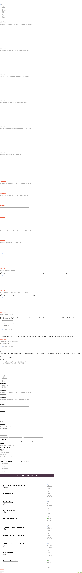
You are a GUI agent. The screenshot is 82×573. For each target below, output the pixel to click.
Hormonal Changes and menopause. (7, 270)
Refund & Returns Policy (6, 456)
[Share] (2, 571)
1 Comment (7, 316)
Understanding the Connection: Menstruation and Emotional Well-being (14, 76)
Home (3, 6)
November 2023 (4, 376)
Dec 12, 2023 (2, 130)
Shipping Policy (4, 459)
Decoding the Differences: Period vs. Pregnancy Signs (10, 154)
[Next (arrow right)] (1, 572)
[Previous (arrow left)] (0, 572)
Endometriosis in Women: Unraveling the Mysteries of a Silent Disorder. (14, 292)
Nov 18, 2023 (2, 156)
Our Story (3, 7)
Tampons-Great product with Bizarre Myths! (9, 341)
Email (1, 449)
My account (4, 10)
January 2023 (4, 380)
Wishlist (3, 11)
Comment (7, 26)
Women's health (2, 74)
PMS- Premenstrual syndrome (6, 332)
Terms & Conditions (5, 452)
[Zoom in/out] (0, 571)
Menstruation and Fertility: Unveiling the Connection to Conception (13, 102)
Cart (3, 12)
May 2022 (3, 381)
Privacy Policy (3, 454)
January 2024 (4, 374)
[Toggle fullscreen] (1, 571)
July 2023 (3, 379)
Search (1, 356)
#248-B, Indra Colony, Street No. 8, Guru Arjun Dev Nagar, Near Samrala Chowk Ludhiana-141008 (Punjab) (21, 437)
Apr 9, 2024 (2, 26)
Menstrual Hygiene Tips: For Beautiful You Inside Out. (11, 349)
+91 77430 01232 (3, 435)
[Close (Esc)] (3, 571)
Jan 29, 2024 (2, 78)
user (5, 26)
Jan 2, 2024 (2, 104)
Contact (3, 9)
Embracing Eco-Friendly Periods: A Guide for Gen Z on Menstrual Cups (14, 50)
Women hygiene (2, 100)
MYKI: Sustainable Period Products (7, 314)
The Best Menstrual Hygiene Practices (7, 323)
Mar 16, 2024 (2, 52)
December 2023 (4, 375)
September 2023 (4, 378)
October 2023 (4, 377)
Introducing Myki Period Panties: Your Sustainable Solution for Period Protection (16, 24)
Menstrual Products (3, 22)
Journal (3, 8)
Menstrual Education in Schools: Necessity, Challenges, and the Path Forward (15, 128)
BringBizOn (27, 461)
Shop (3, 15)
